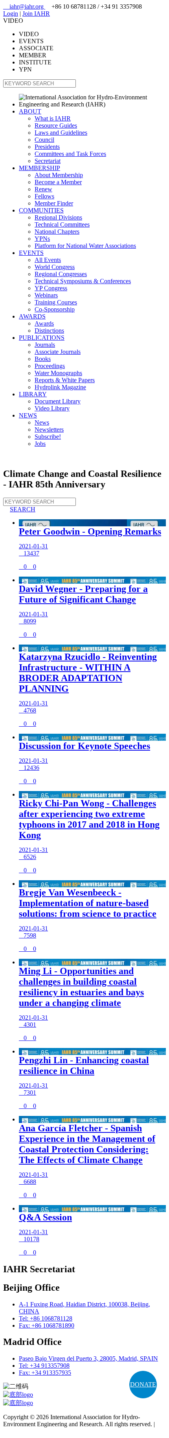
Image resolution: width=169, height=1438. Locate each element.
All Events (48, 259)
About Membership (59, 175)
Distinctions (49, 330)
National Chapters (57, 231)
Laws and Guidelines (61, 132)
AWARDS (32, 316)
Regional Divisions (58, 217)
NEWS (28, 415)
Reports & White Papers (65, 380)
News (42, 422)
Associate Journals (58, 351)
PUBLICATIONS (41, 337)
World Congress (55, 267)
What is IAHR (53, 118)
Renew (43, 189)
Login (10, 13)
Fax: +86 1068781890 (46, 1325)
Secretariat (48, 161)
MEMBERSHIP (39, 168)
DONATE (143, 1384)
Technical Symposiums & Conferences (83, 281)
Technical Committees (62, 224)
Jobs (40, 443)
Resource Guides (56, 125)
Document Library (58, 401)
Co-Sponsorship (55, 309)
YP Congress (51, 288)
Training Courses (56, 302)
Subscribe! (48, 436)
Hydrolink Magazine (60, 387)
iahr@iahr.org (24, 6)
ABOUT (30, 111)
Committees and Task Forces (70, 153)
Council (44, 139)
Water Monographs (58, 373)
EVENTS (31, 252)
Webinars (46, 295)
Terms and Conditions (30, 1431)
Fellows (44, 196)
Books (43, 358)
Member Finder (54, 203)
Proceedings (50, 366)
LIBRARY (33, 394)
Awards (44, 323)
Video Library (52, 408)
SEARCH (19, 509)
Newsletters (49, 429)
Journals (45, 344)
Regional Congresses (61, 274)
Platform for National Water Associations (85, 245)
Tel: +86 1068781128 (45, 1318)
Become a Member (58, 182)
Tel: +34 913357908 (44, 1365)
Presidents (47, 146)
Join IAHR (36, 13)
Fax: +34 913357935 (45, 1372)
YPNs (42, 238)
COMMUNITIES (41, 210)
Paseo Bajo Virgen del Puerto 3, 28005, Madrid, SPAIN (88, 1358)
